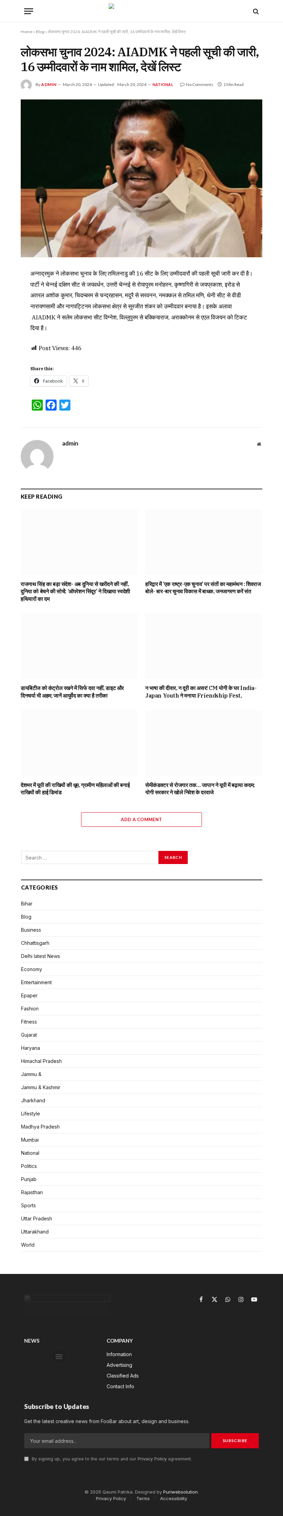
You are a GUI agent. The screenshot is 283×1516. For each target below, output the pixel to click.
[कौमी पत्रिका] (141, 11)
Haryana (30, 1048)
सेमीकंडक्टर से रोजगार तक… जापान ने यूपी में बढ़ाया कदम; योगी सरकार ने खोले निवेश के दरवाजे (200, 788)
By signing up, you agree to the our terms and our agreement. (111, 1458)
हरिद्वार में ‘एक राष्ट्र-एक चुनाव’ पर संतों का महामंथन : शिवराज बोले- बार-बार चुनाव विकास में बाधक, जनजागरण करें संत (203, 588)
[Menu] (28, 11)
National (163, 84)
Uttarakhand (35, 1232)
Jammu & (31, 1074)
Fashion (30, 1008)
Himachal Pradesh (41, 1061)
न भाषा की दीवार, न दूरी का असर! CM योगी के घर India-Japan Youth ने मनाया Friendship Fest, (201, 691)
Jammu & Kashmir (40, 1087)
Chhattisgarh (35, 943)
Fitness (29, 1022)
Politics (29, 1166)
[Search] (255, 11)
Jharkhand (33, 1100)
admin (49, 84)
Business (31, 930)
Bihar (26, 903)
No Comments (199, 84)
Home (26, 31)
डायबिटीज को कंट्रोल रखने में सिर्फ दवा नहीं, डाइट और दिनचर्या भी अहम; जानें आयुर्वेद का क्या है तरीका (72, 691)
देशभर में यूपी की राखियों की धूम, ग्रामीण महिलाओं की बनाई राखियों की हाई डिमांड (75, 788)
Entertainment (36, 982)
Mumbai (30, 1140)
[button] (59, 1356)
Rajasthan (32, 1192)
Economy (31, 969)
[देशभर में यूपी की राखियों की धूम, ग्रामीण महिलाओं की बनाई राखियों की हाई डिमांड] (79, 743)
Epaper (29, 995)
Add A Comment (141, 819)
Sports (28, 1205)
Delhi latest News (40, 956)
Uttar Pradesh (36, 1218)
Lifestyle (30, 1113)
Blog (40, 31)
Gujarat (29, 1035)
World (28, 1245)
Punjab (29, 1179)
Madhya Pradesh (40, 1127)
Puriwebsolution (180, 1492)
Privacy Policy (152, 1458)
